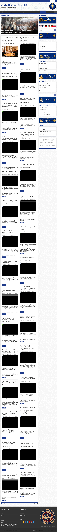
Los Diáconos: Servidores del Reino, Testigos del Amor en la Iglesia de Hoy (9, 232)
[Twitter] (45, 1)
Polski (2, 522)
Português (2, 520)
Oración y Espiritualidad (35, 12)
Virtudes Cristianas (42, 90)
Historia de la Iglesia (42, 63)
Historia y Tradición (15, 12)
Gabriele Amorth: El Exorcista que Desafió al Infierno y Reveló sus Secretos (9, 320)
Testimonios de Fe (14, 44)
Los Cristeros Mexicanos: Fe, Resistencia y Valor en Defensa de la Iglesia (10, 383)
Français (2, 515)
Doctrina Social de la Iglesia (43, 83)
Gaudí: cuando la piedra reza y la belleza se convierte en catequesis (10, 202)
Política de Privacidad (23, 517)
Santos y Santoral (42, 112)
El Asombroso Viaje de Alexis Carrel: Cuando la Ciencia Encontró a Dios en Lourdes (9, 290)
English (2, 513)
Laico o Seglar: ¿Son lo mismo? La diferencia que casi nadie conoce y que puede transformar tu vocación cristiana (27, 101)
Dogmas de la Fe (41, 44)
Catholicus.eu (48, 530)
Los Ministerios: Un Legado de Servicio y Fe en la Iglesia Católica (9, 413)
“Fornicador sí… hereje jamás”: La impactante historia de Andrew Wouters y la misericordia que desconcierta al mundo (10, 170)
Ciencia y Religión (42, 129)
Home (2, 12)
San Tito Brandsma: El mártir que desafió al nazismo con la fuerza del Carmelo (27, 166)
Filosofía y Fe (41, 127)
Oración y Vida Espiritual (43, 107)
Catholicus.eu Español (14, 5)
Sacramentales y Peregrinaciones (44, 114)
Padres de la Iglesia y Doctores (44, 65)
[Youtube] (48, 1)
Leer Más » (4, 67)
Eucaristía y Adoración (42, 109)
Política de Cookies (23, 515)
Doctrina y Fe (7, 12)
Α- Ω (47, 12)
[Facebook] (44, 1)
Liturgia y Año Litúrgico (42, 70)
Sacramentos (41, 48)
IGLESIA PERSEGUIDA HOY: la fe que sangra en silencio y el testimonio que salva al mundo (28, 196)
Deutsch (2, 517)
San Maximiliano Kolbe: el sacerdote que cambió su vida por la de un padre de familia (9, 138)
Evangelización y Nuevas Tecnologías (45, 131)
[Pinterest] (29, 522)
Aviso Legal (22, 513)
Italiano (2, 518)
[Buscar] (56, 1)
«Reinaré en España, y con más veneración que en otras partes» (27, 317)
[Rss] (43, 1)
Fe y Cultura (43, 12)
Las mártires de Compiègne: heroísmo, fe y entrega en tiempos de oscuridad (27, 259)
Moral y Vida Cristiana (24, 12)
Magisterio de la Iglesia (43, 68)
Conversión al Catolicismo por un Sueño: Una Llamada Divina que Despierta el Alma (28, 288)
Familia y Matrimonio (42, 87)
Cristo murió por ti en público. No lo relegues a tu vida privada (27, 228)
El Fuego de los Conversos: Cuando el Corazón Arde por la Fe (27, 378)
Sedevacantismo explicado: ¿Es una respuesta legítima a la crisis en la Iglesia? (10, 475)
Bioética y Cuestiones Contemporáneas (45, 85)
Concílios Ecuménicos (42, 66)
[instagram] (49, 1)
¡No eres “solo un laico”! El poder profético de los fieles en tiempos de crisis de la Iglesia (10, 351)
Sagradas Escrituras (42, 46)
